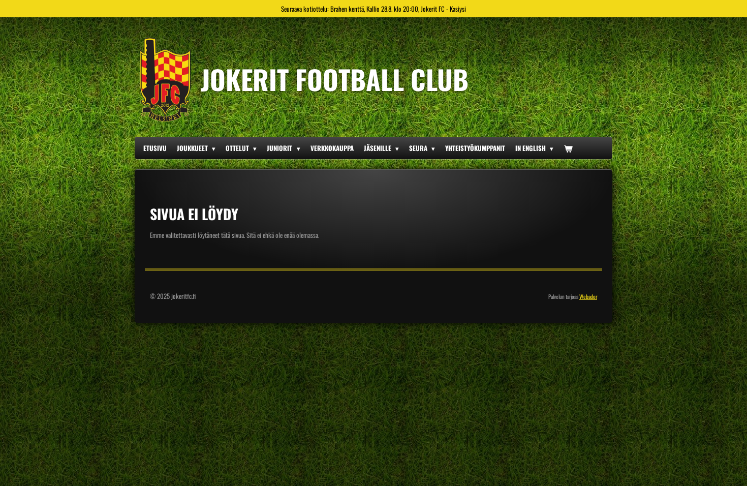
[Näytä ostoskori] (568, 148)
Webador (588, 296)
